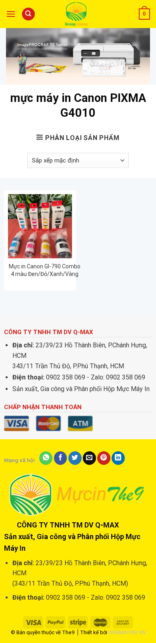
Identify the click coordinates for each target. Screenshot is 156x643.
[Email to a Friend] (89, 458)
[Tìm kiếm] (28, 14)
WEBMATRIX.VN (127, 632)
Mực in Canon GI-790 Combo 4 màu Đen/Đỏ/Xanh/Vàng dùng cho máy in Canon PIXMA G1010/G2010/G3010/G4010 (44, 270)
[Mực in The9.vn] (78, 14)
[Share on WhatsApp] (45, 458)
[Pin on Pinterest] (103, 458)
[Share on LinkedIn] (118, 458)
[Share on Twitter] (75, 458)
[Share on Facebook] (60, 458)
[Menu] (11, 14)
